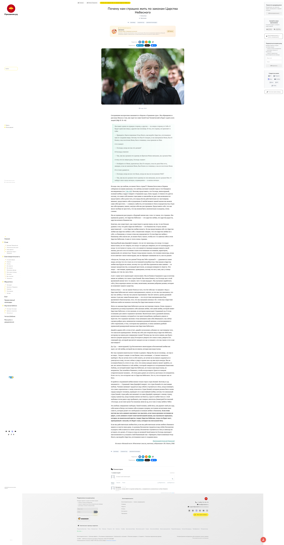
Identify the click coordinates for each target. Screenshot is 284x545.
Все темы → (79, 531)
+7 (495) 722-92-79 (202, 502)
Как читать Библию (154, 529)
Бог (114, 529)
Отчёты (123, 509)
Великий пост (94, 529)
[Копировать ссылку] (152, 42)
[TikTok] (9, 434)
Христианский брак (130, 529)
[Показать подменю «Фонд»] (3, 256)
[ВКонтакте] (6, 431)
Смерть (147, 529)
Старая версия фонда (10, 182)
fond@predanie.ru (203, 504)
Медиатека (8, 282)
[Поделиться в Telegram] (143, 42)
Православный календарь (9, 301)
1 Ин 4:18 (128, 191)
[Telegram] (9, 431)
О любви (123, 529)
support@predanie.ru (199, 507)
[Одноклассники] (14, 434)
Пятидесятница (204, 529)
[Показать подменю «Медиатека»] (3, 281)
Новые (112, 482)
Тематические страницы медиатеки (89, 525)
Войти (7, 125)
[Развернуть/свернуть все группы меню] (5, 237)
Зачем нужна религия (165, 529)
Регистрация (9, 127)
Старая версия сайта (10, 180)
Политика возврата (132, 536)
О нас (6, 242)
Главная (7, 239)
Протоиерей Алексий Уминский (164, 441)
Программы (124, 513)
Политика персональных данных (153, 536)
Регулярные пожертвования (106, 536)
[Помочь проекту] (263, 539)
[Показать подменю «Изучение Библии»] (3, 305)
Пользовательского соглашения (200, 538)
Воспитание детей (140, 529)
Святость (118, 529)
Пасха (89, 529)
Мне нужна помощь (202, 514)
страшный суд (141, 22)
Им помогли (124, 511)
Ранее (123, 482)
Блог (6, 296)
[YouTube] (15, 431)
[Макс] (12, 431)
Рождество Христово (81, 529)
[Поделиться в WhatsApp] (149, 42)
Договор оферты (93, 536)
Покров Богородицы (176, 529)
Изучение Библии (10, 305)
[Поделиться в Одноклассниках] (146, 42)
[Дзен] (11, 434)
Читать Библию (9, 316)
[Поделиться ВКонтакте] (139, 42)
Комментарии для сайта (168, 492)
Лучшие (118, 482)
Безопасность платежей (120, 536)
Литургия (109, 529)
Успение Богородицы (186, 529)
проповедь (132, 22)
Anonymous (143, 16)
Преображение (196, 529)
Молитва (104, 529)
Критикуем (143, 18)
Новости (123, 506)
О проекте (141, 536)
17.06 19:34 (124, 487)
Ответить (117, 490)
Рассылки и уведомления (9, 321)
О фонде (123, 504)
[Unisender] (83, 519)
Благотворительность (12, 256)
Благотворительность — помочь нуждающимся (133, 502)
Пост (100, 529)
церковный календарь (151, 22)
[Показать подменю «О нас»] (3, 242)
